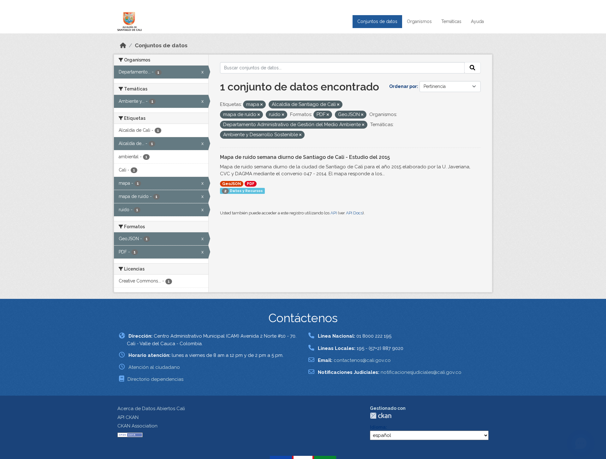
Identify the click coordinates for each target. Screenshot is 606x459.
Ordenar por (403, 86)
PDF (250, 184)
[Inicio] (123, 45)
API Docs (354, 213)
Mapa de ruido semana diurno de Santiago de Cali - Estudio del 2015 (305, 157)
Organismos (419, 21)
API (333, 213)
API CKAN (128, 417)
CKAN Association (137, 426)
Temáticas (451, 21)
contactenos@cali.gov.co (362, 360)
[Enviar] (472, 67)
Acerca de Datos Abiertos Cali (151, 408)
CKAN (380, 415)
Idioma (378, 427)
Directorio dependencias (155, 379)
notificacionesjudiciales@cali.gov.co (421, 372)
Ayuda (477, 21)
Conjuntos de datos (377, 21)
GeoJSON (231, 184)
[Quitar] (261, 105)
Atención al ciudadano (154, 367)
